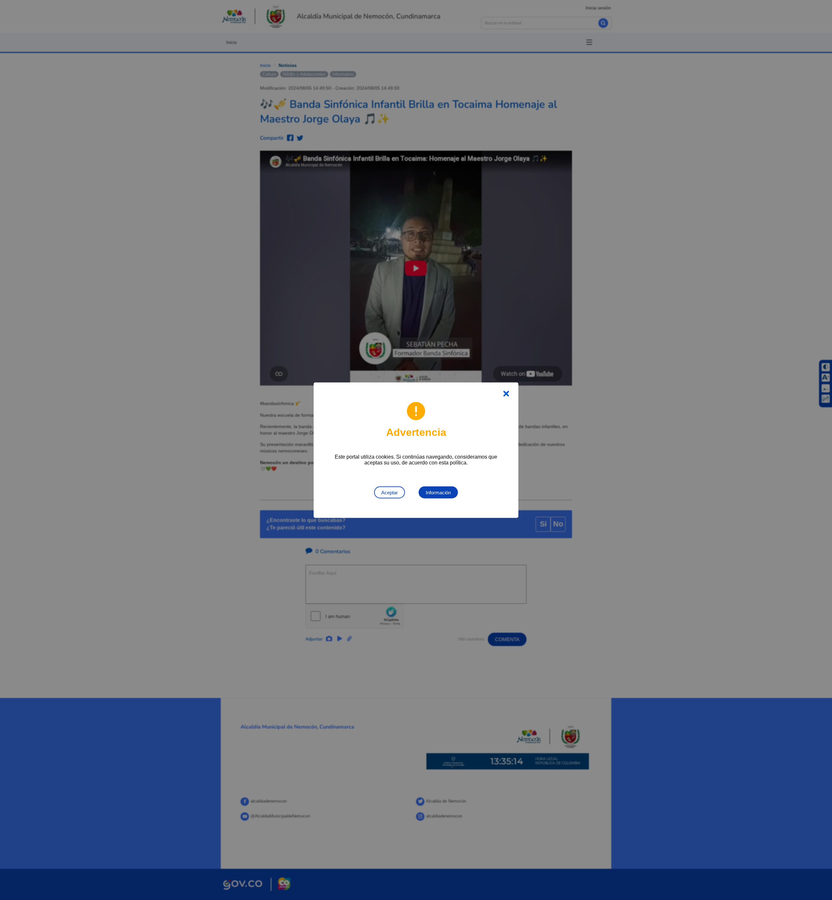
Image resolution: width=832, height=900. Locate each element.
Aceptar (389, 492)
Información (438, 492)
